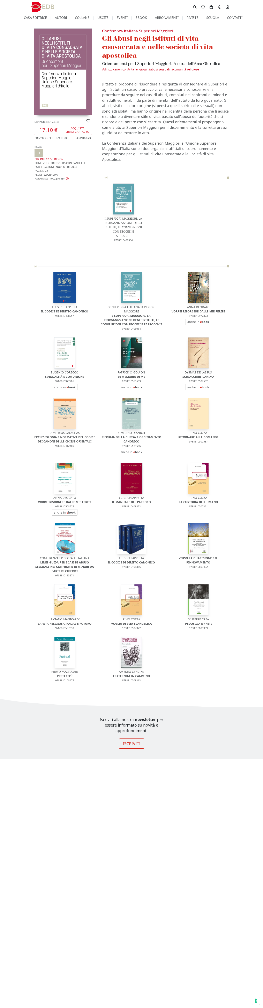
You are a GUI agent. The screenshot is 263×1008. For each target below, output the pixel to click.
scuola (212, 17)
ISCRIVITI (132, 743)
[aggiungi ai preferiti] (88, 120)
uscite (102, 17)
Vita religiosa (138, 69)
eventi (122, 17)
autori (61, 17)
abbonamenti (167, 17)
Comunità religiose (186, 69)
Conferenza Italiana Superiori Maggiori (137, 31)
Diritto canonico (115, 69)
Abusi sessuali (160, 69)
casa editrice (35, 17)
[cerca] (195, 7)
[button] (52, 178)
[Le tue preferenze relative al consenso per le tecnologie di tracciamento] (256, 1001)
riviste (192, 17)
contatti (234, 17)
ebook (141, 17)
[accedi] (228, 7)
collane (82, 17)
